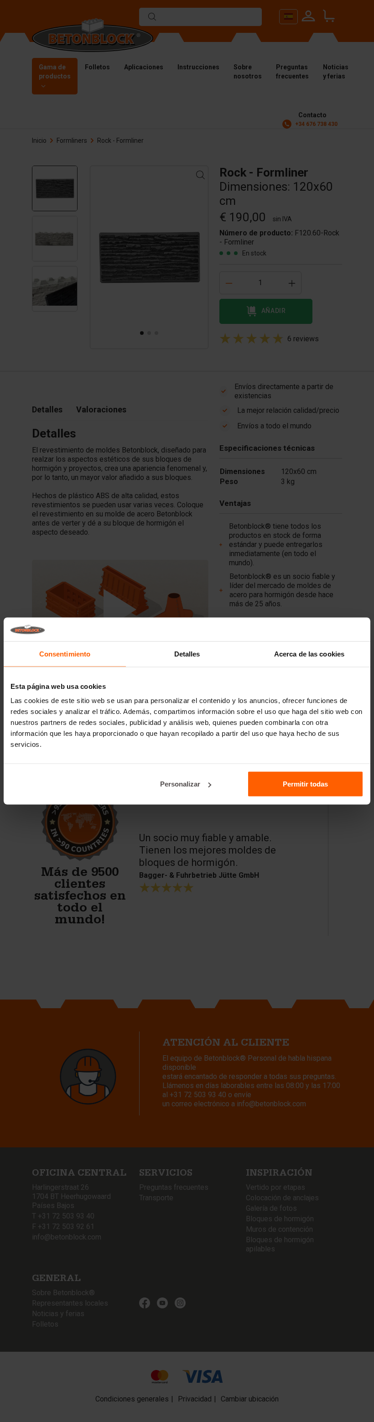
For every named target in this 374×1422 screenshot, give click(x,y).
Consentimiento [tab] (64, 653)
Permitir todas (305, 784)
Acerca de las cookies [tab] (309, 653)
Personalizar (180, 784)
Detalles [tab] (187, 653)
